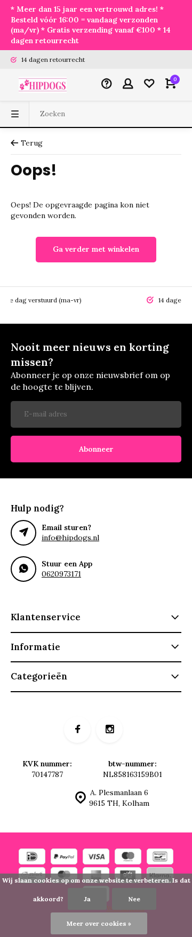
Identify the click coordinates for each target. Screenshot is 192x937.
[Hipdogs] (43, 85)
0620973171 (61, 574)
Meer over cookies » (99, 923)
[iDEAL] (32, 857)
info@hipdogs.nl (70, 537)
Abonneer (96, 449)
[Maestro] (128, 857)
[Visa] (96, 857)
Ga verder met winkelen (96, 249)
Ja (87, 899)
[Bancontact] (160, 857)
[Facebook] (77, 729)
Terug (32, 143)
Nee (134, 899)
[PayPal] (64, 857)
